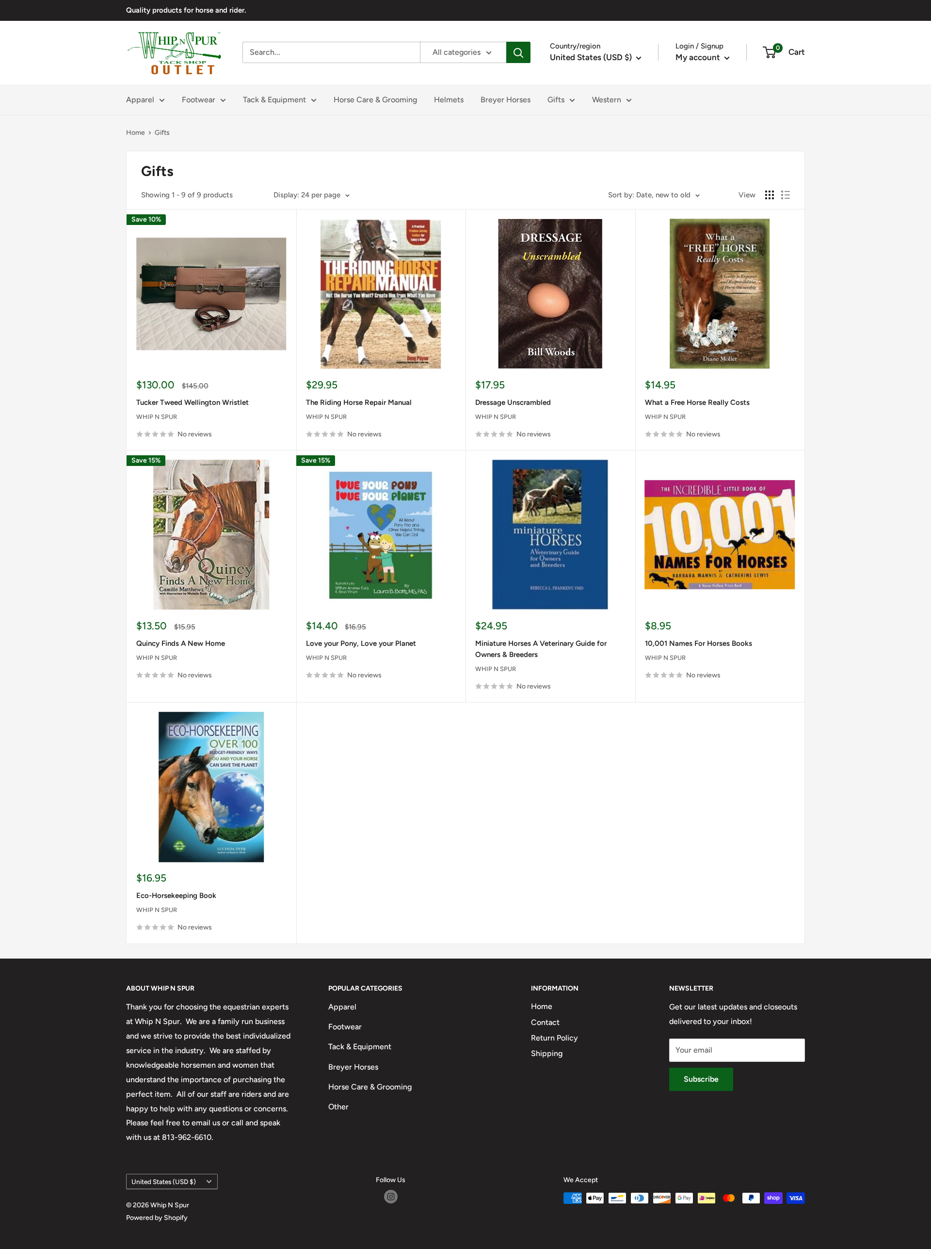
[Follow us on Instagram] (391, 1196)
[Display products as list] (785, 195)
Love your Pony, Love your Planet (361, 643)
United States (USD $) (163, 1181)
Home (135, 132)
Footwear (198, 99)
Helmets (449, 99)
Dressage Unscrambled (513, 402)
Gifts (555, 99)
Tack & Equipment (274, 99)
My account (698, 57)
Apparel (140, 99)
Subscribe (701, 1079)
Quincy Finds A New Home (180, 643)
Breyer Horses (505, 99)
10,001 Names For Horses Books (698, 643)
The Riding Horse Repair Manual (359, 402)
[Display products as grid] (769, 195)
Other (338, 1106)
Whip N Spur (156, 416)
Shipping (546, 1053)
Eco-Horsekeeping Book (176, 895)
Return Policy (554, 1037)
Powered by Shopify (157, 1218)
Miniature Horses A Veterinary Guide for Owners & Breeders (541, 649)
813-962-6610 (186, 1137)
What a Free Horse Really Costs (697, 402)
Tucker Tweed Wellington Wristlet (192, 402)
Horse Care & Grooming (375, 99)
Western (606, 99)
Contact (545, 1022)
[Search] (518, 52)
